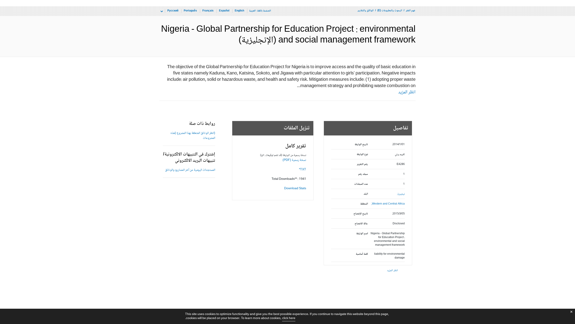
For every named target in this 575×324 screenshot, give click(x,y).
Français (208, 11)
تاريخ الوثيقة (361, 144)
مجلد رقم (363, 174)
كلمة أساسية (362, 254)
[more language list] (161, 11)
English (239, 11)
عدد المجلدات (361, 184)
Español (224, 11)
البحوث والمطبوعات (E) (389, 10)
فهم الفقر (410, 10)
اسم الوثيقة (362, 234)
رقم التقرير (362, 164)
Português (190, 11)
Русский (172, 11)
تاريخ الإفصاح (361, 214)
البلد (366, 194)
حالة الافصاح (361, 224)
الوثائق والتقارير (366, 10)
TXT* (302, 169)
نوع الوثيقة (362, 154)
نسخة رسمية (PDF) (294, 160)
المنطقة (364, 204)
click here (288, 318)
